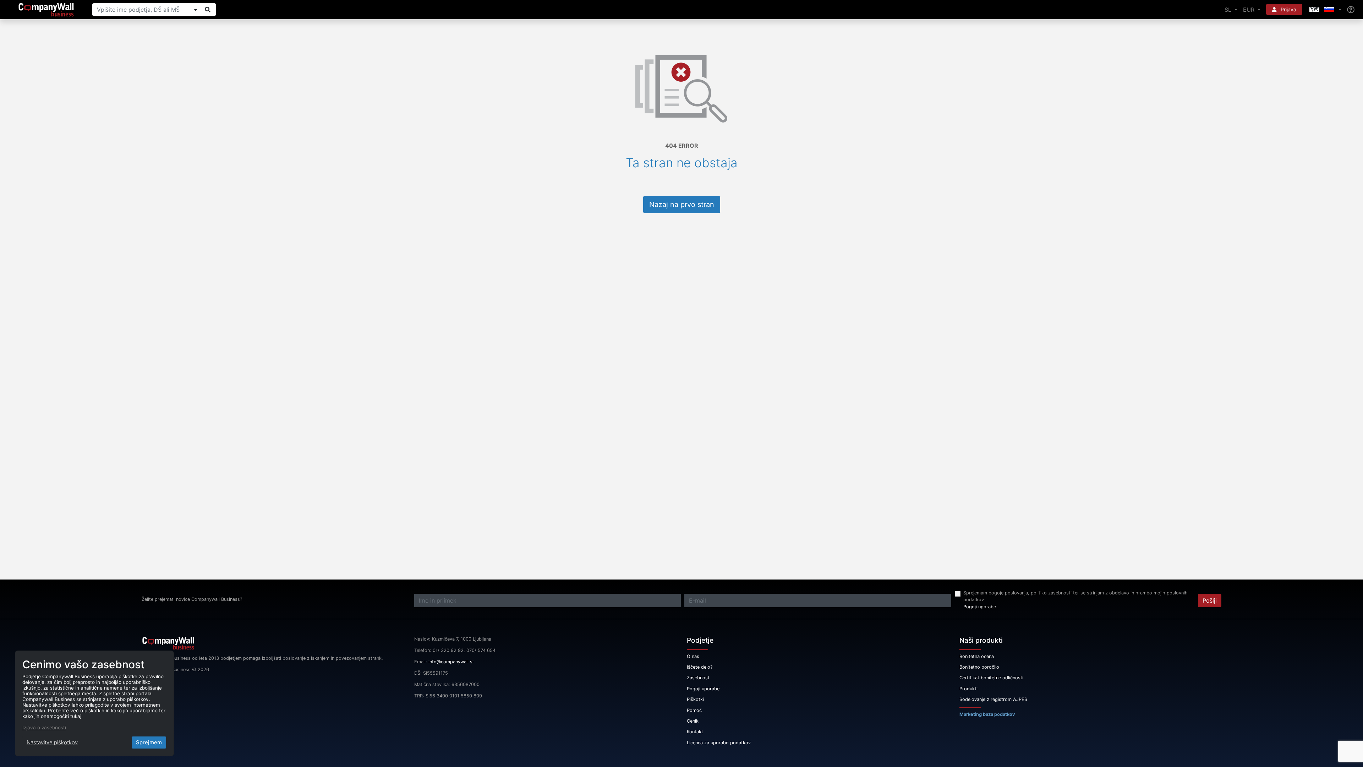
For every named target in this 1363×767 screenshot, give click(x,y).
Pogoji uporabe (979, 606)
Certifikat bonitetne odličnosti (991, 677)
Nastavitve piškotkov (52, 742)
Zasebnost (698, 677)
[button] (1324, 9)
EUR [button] (1249, 9)
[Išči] (207, 9)
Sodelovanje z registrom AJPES (993, 699)
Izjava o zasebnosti (44, 727)
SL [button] (1229, 9)
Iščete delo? (699, 667)
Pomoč (694, 710)
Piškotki (695, 699)
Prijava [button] (1287, 9)
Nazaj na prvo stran (681, 204)
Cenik (693, 721)
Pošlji (1210, 600)
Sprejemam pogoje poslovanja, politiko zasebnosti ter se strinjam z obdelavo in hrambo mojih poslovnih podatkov (1075, 596)
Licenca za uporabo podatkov (719, 742)
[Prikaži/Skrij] (195, 9)
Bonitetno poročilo (979, 667)
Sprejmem (149, 742)
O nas (693, 656)
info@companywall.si (451, 661)
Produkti (968, 688)
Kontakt (695, 731)
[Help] (1350, 10)
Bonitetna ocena (976, 656)
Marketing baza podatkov (987, 714)
